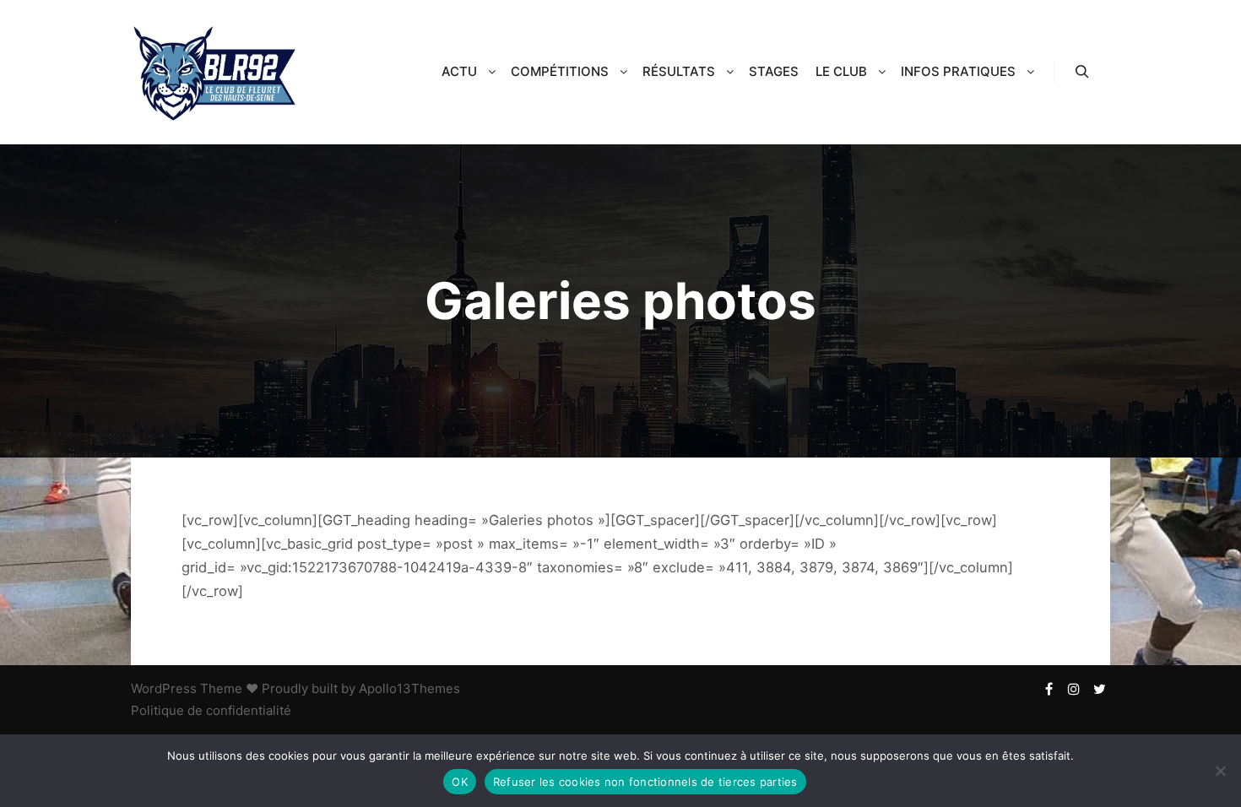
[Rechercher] (1082, 72)
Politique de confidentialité (211, 710)
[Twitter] (1099, 689)
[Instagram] (1074, 689)
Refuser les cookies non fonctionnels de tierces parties (645, 781)
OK (460, 781)
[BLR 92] (215, 72)
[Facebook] (1048, 689)
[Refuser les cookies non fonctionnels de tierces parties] (1219, 770)
